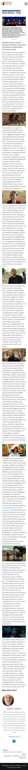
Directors (4, 10)
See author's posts (14, 736)
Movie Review (17, 10)
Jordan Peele (10, 10)
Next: (15, 756)
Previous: (12, 751)
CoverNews (10, 767)
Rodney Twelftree (14, 709)
